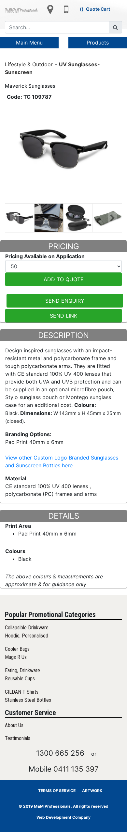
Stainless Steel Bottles (28, 700)
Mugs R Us (16, 657)
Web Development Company (63, 817)
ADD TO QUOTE (64, 279)
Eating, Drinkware (22, 670)
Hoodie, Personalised (26, 636)
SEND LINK (63, 315)
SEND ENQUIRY (64, 300)
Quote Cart (98, 9)
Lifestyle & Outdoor (29, 64)
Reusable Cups (20, 678)
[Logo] (21, 10)
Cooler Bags (17, 649)
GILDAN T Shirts (21, 692)
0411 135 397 (76, 768)
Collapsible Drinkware (27, 627)
